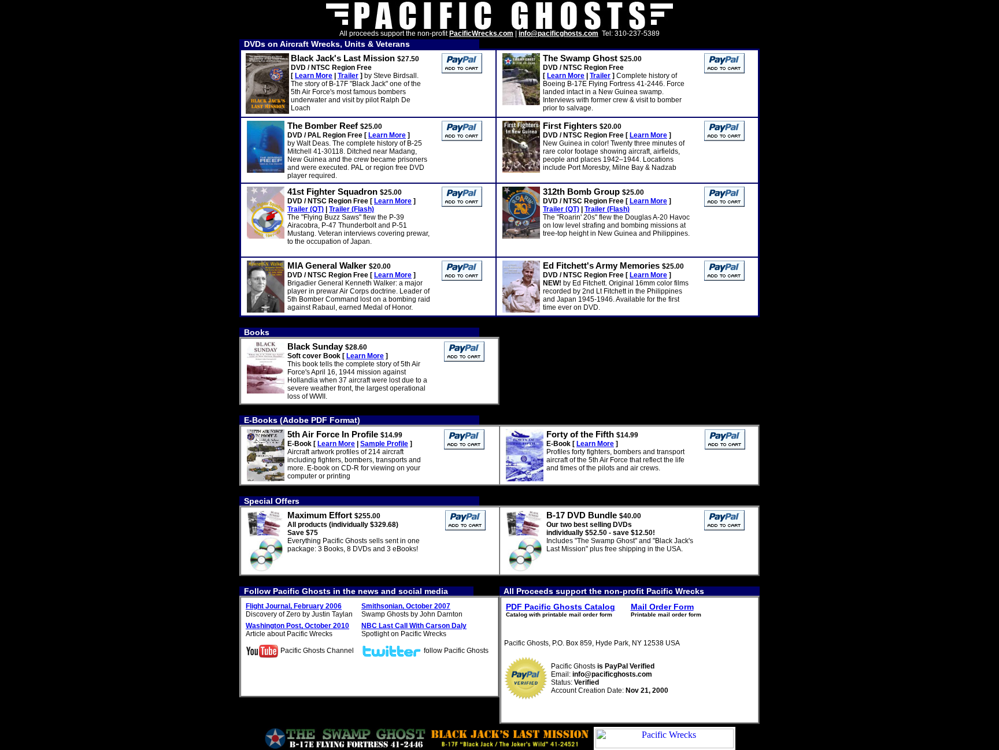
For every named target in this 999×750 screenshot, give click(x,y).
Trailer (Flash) (351, 209)
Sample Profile (384, 444)
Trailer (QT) (305, 209)
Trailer (348, 76)
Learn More (313, 76)
